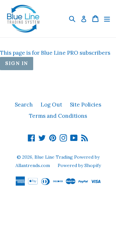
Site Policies (85, 104)
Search (24, 104)
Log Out (51, 104)
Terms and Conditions (58, 115)
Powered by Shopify (79, 165)
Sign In (16, 63)
